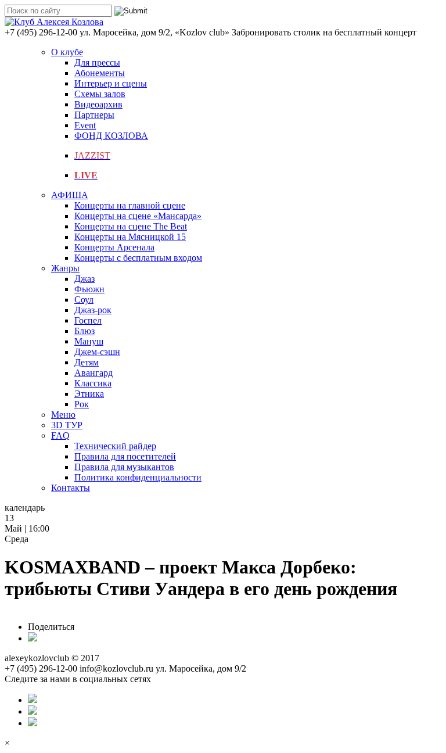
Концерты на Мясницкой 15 (130, 237)
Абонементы (99, 73)
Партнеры (94, 115)
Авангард (93, 373)
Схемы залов (99, 94)
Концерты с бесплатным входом (138, 258)
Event (85, 125)
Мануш (88, 341)
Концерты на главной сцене (129, 205)
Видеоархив (98, 104)
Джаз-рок (93, 310)
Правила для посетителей (125, 456)
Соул (83, 299)
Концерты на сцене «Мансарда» (138, 216)
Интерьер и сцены (110, 83)
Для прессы (97, 62)
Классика (93, 383)
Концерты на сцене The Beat (130, 226)
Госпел (88, 320)
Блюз (84, 331)
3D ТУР (66, 425)
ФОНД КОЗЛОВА (111, 136)
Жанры (65, 268)
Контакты (70, 488)
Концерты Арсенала (114, 247)
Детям (86, 362)
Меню (63, 414)
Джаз (84, 279)
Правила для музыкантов (124, 467)
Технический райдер (115, 446)
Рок (81, 404)
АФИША (69, 195)
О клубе (67, 52)
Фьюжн (89, 289)
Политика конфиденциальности (138, 477)
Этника (89, 394)
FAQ (60, 435)
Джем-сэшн (97, 352)
